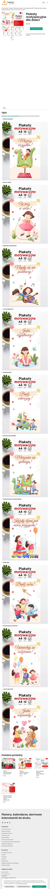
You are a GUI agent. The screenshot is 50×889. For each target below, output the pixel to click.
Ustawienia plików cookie (23, 886)
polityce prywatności (22, 883)
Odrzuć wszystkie (9, 886)
